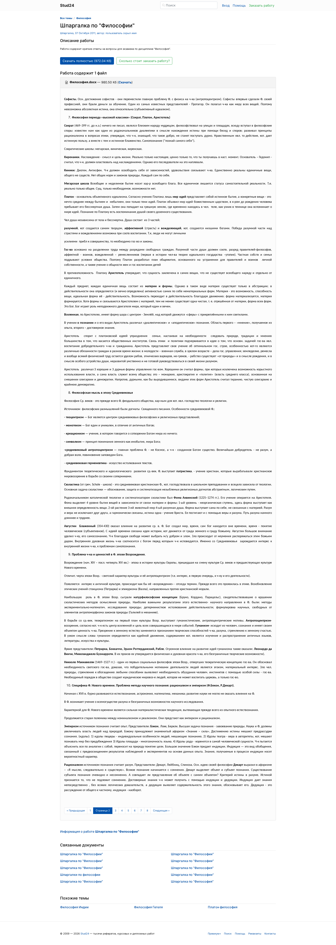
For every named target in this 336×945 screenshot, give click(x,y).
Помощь (239, 5)
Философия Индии (74, 907)
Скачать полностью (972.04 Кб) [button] (87, 61)
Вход (226, 5)
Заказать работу (261, 5)
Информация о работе (99, 831)
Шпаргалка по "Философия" (192, 868)
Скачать (125, 82)
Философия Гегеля (148, 907)
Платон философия (222, 907)
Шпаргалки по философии (80, 875)
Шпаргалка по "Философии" (81, 854)
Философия (83, 18)
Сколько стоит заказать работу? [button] (144, 61)
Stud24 (84, 933)
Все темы (66, 18)
